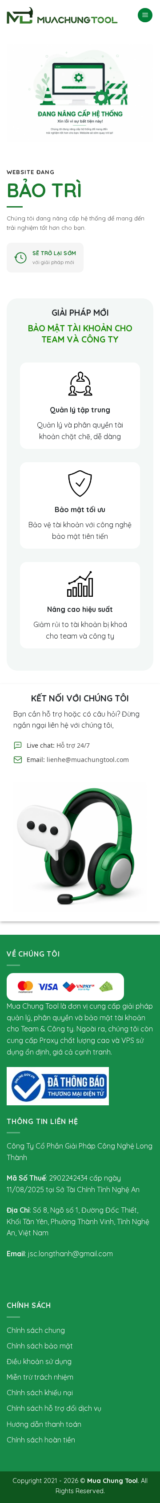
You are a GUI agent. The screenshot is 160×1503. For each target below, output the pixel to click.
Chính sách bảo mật (40, 1345)
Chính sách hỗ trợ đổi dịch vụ (54, 1408)
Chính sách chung (36, 1330)
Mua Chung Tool (112, 1481)
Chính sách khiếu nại (40, 1392)
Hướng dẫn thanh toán (44, 1424)
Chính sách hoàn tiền (41, 1439)
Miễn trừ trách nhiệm (40, 1377)
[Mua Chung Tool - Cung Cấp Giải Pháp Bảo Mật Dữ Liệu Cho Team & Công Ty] (62, 15)
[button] (145, 15)
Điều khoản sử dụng (39, 1361)
